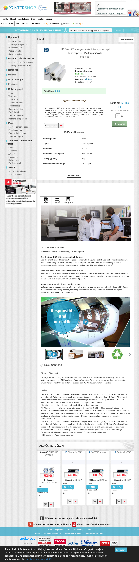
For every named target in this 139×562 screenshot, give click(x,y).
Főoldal (5, 18)
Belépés (66, 23)
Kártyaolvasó (14, 160)
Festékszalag (14, 105)
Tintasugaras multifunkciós (19, 65)
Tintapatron (13, 99)
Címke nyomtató (15, 54)
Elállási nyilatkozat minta (93, 533)
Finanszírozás (7, 23)
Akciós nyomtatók (15, 174)
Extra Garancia (22, 23)
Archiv (88, 529)
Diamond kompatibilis (17, 118)
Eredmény (118, 30)
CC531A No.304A (75, 452)
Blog (33, 18)
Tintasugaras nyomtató (18, 44)
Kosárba (120, 123)
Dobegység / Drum (16, 109)
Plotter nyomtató (15, 50)
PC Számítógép (16, 79)
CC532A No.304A (124, 452)
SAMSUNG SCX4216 (51, 453)
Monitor (12, 74)
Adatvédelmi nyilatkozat (52, 533)
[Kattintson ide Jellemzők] (57, 200)
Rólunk (13, 18)
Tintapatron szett (15, 102)
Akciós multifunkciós (17, 171)
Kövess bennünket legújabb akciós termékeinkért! (72, 518)
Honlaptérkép (78, 529)
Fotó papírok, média (17, 133)
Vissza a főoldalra (126, 39)
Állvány (11, 153)
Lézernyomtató (14, 41)
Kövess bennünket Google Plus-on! (52, 524)
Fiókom (49, 529)
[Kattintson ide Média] (46, 200)
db (122, 116)
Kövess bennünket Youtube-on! (94, 524)
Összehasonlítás (39, 23)
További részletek (74, 175)
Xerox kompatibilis (16, 115)
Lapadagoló (13, 150)
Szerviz (49, 18)
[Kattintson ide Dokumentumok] (68, 200)
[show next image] (128, 322)
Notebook (13, 69)
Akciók (68, 529)
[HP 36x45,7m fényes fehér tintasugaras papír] (55, 71)
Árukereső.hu (27, 543)
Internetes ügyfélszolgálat (111, 13)
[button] (129, 354)
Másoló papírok (15, 130)
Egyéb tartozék (14, 163)
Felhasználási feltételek (72, 533)
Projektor (13, 84)
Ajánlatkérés (23, 18)
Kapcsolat (54, 23)
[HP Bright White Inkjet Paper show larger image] (86, 223)
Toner (10, 93)
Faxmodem (13, 157)
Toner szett (13, 96)
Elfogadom (121, 549)
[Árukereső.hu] (28, 539)
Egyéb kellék (13, 112)
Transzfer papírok (16, 136)
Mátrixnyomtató (15, 47)
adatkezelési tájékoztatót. (39, 559)
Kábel (10, 147)
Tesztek (40, 18)
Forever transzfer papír (18, 126)
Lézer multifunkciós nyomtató (21, 62)
